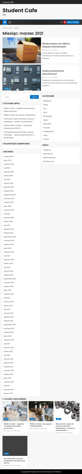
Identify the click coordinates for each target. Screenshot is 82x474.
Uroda (45, 135)
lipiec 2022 (8, 336)
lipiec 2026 (8, 160)
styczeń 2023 (8, 313)
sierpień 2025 (9, 202)
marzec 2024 (8, 263)
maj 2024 (7, 256)
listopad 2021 (8, 367)
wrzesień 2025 (9, 198)
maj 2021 (7, 386)
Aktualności (47, 101)
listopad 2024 (8, 233)
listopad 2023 (8, 275)
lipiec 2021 (8, 378)
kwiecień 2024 (9, 260)
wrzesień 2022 (9, 328)
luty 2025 (7, 225)
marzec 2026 (8, 176)
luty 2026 (7, 179)
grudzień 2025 (9, 187)
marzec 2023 (8, 306)
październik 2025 (10, 195)
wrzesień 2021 (9, 370)
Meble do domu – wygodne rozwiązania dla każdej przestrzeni (14, 426)
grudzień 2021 (9, 363)
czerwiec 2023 (9, 294)
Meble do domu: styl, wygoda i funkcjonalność (20, 115)
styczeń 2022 (8, 359)
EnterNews (47, 472)
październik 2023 (10, 279)
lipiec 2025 (8, 206)
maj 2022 (7, 344)
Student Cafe (19, 10)
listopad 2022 (8, 321)
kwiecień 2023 (9, 302)
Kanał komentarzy (49, 158)
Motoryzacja (47, 116)
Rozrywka (46, 128)
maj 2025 (7, 214)
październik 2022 (10, 325)
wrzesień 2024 (9, 241)
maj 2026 (7, 168)
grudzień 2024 (9, 229)
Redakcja (18, 430)
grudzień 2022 (9, 317)
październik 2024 (10, 237)
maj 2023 (7, 298)
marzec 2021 (8, 393)
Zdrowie (46, 139)
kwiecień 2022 (9, 348)
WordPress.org (48, 161)
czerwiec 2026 (9, 164)
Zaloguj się (47, 150)
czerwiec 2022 (9, 340)
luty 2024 (7, 267)
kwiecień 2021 (9, 390)
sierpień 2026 (9, 156)
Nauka (45, 120)
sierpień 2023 (9, 286)
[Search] (61, 22)
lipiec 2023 (8, 290)
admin (56, 50)
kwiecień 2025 (9, 218)
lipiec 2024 (8, 248)
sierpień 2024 (9, 244)
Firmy (45, 112)
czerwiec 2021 (9, 382)
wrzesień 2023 (9, 283)
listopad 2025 (8, 191)
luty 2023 (7, 309)
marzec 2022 (8, 351)
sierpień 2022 (9, 332)
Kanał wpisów (48, 154)
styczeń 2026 (8, 183)
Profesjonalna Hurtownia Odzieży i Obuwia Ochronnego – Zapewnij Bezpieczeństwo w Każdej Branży (19, 135)
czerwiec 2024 (9, 252)
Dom (44, 109)
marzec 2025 (8, 221)
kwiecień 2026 (9, 172)
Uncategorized (48, 131)
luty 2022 (7, 355)
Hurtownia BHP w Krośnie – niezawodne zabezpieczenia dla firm (14, 461)
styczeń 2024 (8, 271)
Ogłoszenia (47, 124)
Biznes (7, 61)
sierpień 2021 (9, 374)
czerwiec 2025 (9, 210)
